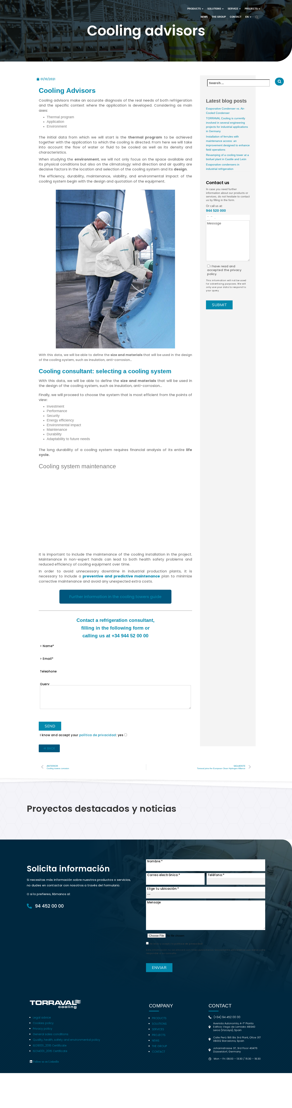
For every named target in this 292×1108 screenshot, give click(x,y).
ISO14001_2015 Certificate (50, 1051)
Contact (158, 1052)
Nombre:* (155, 861)
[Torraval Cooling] (100, 13)
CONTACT (235, 16)
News (204, 16)
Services (158, 1029)
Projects (158, 1035)
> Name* (47, 646)
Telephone (48, 671)
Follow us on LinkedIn (46, 1061)
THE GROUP (219, 16)
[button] (202, 8)
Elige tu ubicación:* (163, 889)
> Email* (46, 659)
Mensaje (154, 902)
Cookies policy (43, 1023)
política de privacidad (97, 735)
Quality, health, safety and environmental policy (66, 1040)
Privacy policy (43, 1029)
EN (247, 16)
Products (159, 1018)
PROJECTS (251, 8)
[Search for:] (240, 85)
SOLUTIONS (214, 8)
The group (159, 1046)
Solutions (159, 1024)
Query (45, 684)
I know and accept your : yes (82, 735)
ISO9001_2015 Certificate (50, 1045)
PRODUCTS (194, 8)
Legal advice (42, 1018)
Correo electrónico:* (163, 875)
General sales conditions (50, 1034)
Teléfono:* (216, 875)
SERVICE (233, 8)
